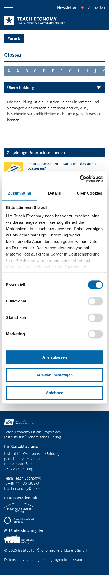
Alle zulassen (54, 357)
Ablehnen (54, 392)
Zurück (14, 39)
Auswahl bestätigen (54, 375)
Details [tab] (54, 193)
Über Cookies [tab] (89, 193)
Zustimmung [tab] (19, 193)
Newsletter (66, 8)
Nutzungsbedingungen (44, 560)
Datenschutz (14, 560)
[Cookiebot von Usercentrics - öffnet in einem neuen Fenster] (80, 178)
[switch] (95, 301)
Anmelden (96, 8)
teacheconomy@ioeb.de (23, 488)
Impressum (73, 560)
